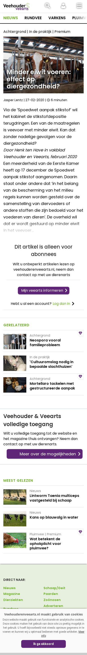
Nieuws (10, 18)
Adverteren (53, 606)
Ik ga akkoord (43, 644)
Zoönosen (52, 600)
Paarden (51, 594)
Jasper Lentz (13, 100)
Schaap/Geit (54, 588)
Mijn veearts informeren (42, 290)
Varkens (57, 18)
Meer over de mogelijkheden (48, 454)
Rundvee (33, 18)
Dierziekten (13, 600)
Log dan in (61, 303)
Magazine (11, 594)
